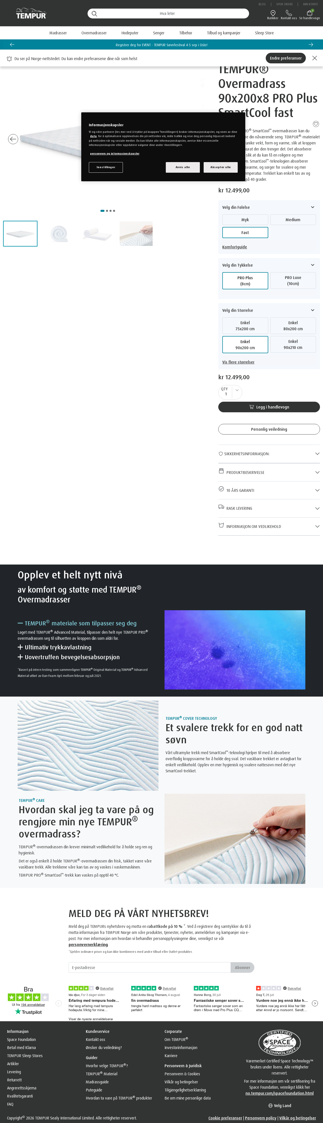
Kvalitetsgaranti (20, 1096)
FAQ (10, 1104)
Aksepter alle (220, 167)
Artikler (13, 1063)
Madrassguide (97, 1081)
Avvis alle (183, 167)
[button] (20, 234)
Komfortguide (234, 246)
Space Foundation (21, 1039)
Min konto (310, 4)
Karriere (171, 1055)
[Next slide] (311, 44)
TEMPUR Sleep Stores (25, 1055)
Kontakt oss (95, 1039)
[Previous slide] (12, 44)
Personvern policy (260, 1117)
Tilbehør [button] (185, 32)
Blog (262, 4)
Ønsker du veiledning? (104, 1047)
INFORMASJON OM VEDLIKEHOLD (252, 526)
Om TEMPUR (176, 1039)
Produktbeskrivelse (244, 472)
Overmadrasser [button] (94, 32)
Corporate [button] (173, 1031)
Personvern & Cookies (182, 1073)
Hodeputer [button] (130, 32)
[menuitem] (224, 32)
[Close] (314, 58)
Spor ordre (284, 4)
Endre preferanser (286, 58)
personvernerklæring (88, 944)
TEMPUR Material (101, 1073)
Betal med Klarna (21, 1047)
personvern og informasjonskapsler (114, 153)
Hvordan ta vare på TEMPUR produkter (119, 1098)
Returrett (14, 1079)
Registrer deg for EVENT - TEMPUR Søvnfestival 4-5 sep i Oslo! (161, 45)
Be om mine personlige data (188, 1098)
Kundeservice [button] (98, 1031)
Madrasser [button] (58, 32)
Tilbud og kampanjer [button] (223, 32)
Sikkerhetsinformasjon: (246, 453)
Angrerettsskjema (21, 1087)
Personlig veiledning (269, 429)
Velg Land (282, 1105)
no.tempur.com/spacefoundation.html (280, 1093)
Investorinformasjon (181, 1047)
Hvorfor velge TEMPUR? (107, 1065)
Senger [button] (159, 32)
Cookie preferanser (225, 1117)
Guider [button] (91, 1057)
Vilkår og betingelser (181, 1081)
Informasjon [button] (18, 1031)
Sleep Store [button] (264, 32)
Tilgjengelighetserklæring (185, 1089)
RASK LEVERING (238, 508)
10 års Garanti (239, 490)
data (93, 136)
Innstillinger (106, 167)
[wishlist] (316, 123)
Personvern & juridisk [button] (183, 1065)
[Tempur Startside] (29, 13)
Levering (14, 1071)
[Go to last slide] (13, 139)
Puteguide (94, 1089)
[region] (163, 146)
